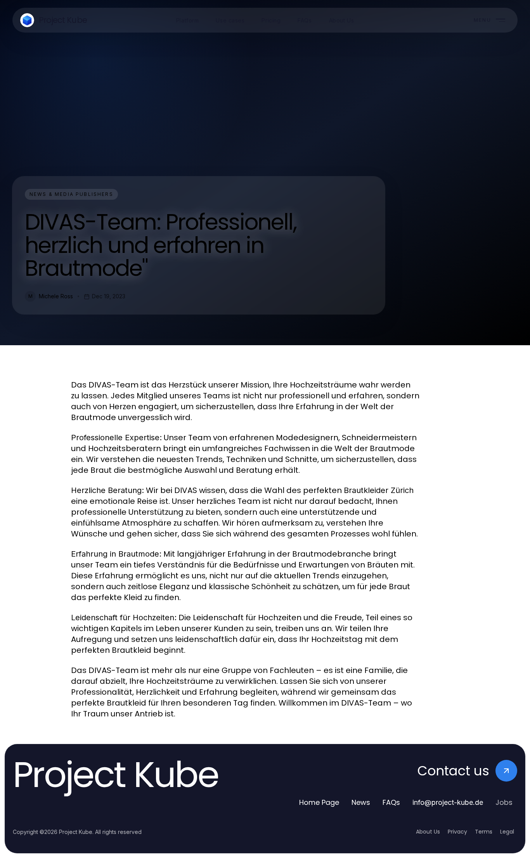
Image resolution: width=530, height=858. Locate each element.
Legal (507, 832)
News (361, 802)
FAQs (391, 802)
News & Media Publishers (71, 194)
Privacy (457, 832)
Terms (483, 832)
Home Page (319, 802)
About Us (428, 832)
